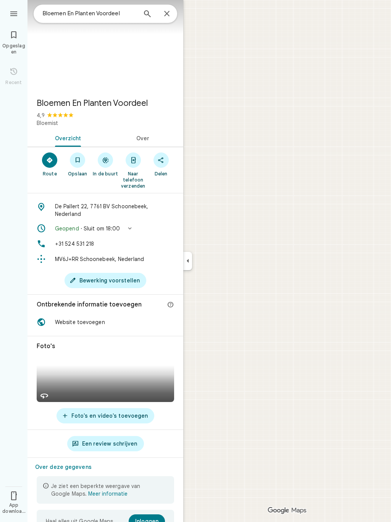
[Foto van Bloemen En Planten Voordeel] (105, 46)
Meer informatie (108, 493)
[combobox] (90, 13)
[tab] (66, 137)
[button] (105, 228)
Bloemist (47, 123)
